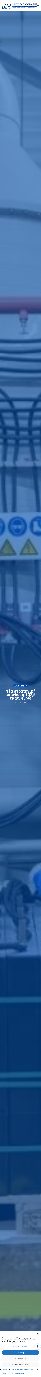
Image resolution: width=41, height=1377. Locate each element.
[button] (38, 1334)
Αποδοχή (20, 1353)
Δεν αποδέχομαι (20, 1358)
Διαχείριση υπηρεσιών (20, 1346)
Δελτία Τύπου (20, 686)
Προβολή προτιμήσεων (20, 1364)
